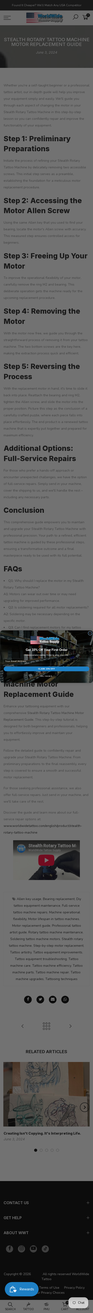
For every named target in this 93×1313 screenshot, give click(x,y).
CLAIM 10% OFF (46, 669)
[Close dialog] (90, 633)
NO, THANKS (46, 676)
